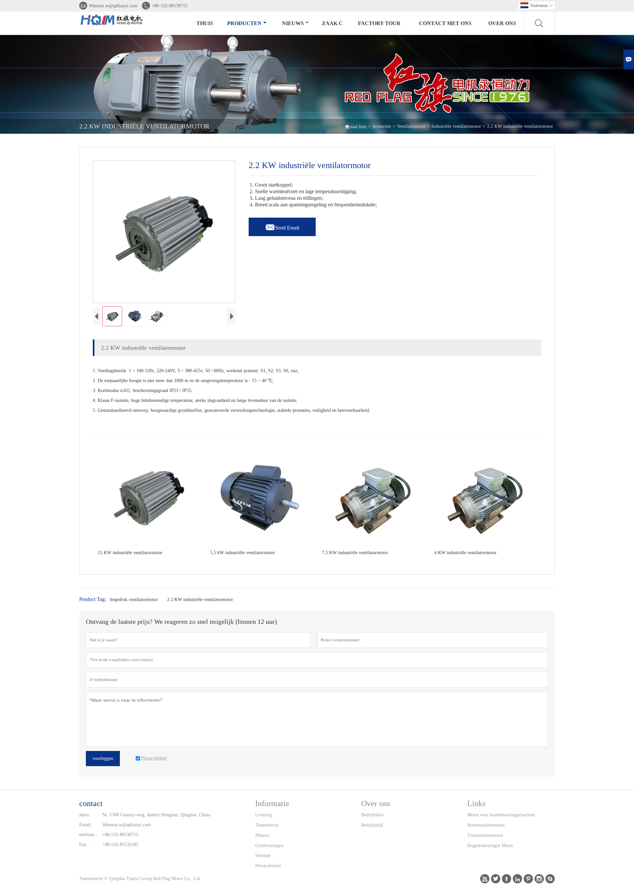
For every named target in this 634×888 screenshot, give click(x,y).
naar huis (355, 126)
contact (91, 803)
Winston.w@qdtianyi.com (113, 5)
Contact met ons (445, 23)
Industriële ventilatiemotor (456, 126)
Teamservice (266, 825)
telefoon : (88, 834)
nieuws (293, 23)
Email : (86, 824)
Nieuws (262, 835)
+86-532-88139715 (170, 5)
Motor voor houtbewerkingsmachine (501, 814)
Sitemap (262, 855)
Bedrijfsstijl (372, 825)
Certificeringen (269, 845)
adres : (85, 814)
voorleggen (102, 758)
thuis (204, 23)
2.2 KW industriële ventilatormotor (200, 599)
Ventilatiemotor (411, 126)
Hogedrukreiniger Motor (490, 845)
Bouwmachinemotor (486, 825)
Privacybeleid (268, 865)
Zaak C (332, 23)
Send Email (282, 226)
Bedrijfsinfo (372, 814)
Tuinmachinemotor (485, 835)
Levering (263, 814)
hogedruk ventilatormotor (134, 599)
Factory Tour (379, 23)
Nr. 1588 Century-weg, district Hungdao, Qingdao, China (156, 814)
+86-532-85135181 (120, 844)
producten (244, 23)
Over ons (502, 23)
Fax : (84, 844)
